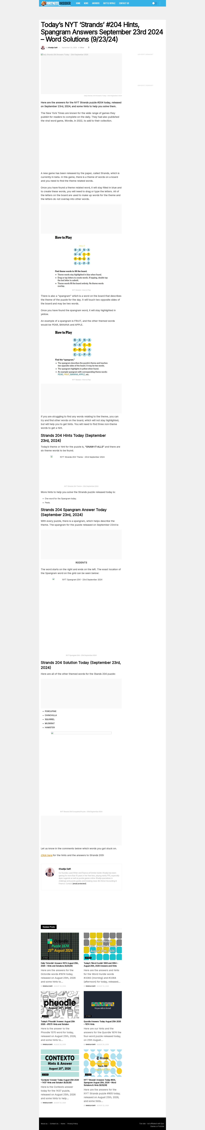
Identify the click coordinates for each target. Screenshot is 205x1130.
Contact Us (124, 3)
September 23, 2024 (69, 47)
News (86, 3)
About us (44, 1124)
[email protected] (79, 884)
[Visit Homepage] (56, 3)
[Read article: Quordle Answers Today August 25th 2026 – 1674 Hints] (103, 1004)
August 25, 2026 (60, 986)
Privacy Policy (73, 1124)
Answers (96, 3)
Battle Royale (109, 3)
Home (78, 3)
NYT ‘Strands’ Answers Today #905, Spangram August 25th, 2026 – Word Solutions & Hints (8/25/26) (100, 1082)
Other (82, 47)
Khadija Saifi (52, 47)
